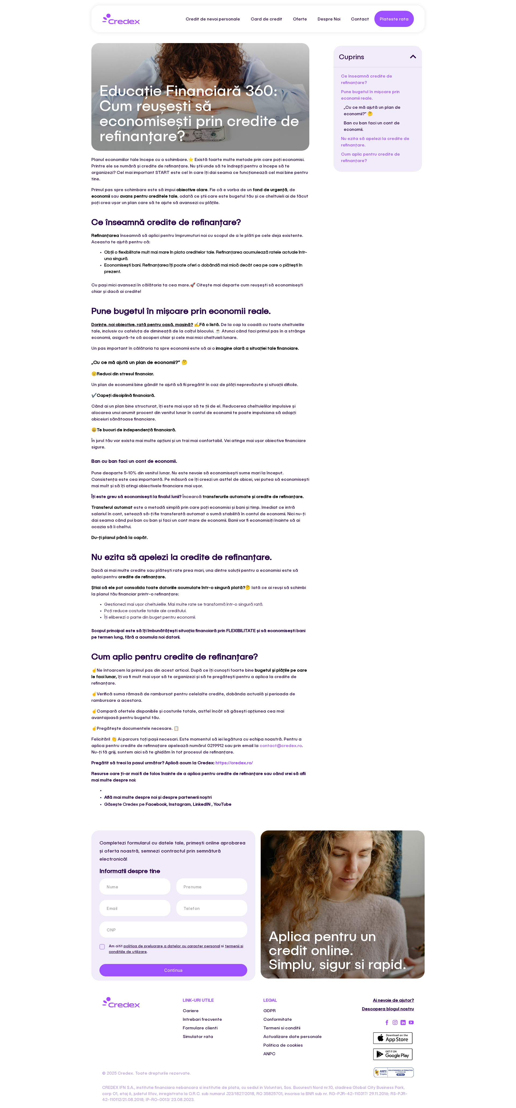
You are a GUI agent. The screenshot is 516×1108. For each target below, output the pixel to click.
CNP (111, 929)
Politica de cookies (283, 1044)
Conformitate (277, 1019)
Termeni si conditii (281, 1027)
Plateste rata (394, 18)
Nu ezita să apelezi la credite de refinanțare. (375, 141)
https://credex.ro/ (234, 762)
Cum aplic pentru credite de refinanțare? (370, 157)
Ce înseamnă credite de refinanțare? (366, 79)
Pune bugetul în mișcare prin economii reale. (370, 94)
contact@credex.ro (281, 745)
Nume (112, 886)
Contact (360, 18)
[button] (413, 56)
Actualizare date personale (292, 1036)
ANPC (269, 1053)
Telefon (192, 908)
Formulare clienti (200, 1027)
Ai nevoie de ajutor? (393, 999)
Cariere (191, 1010)
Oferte (300, 18)
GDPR (269, 1010)
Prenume (193, 886)
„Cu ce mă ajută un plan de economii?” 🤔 (372, 110)
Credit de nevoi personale (213, 18)
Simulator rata (198, 1036)
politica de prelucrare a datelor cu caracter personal (172, 946)
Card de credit (266, 18)
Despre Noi (329, 18)
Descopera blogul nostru (388, 1008)
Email (112, 908)
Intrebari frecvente (202, 1019)
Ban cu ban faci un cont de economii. (372, 126)
